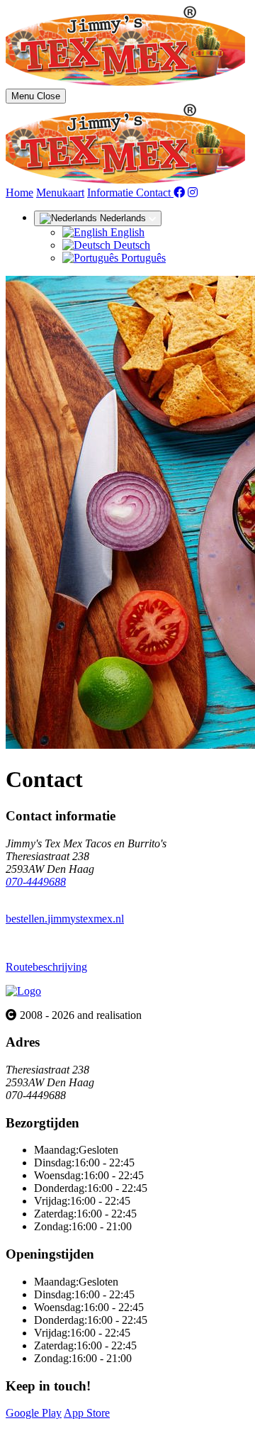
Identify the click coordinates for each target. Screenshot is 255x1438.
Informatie (111, 192)
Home (19, 192)
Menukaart (60, 192)
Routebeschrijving (46, 967)
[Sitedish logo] (23, 991)
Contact (155, 192)
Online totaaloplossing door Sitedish (86, 1426)
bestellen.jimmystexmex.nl (65, 919)
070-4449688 (36, 882)
